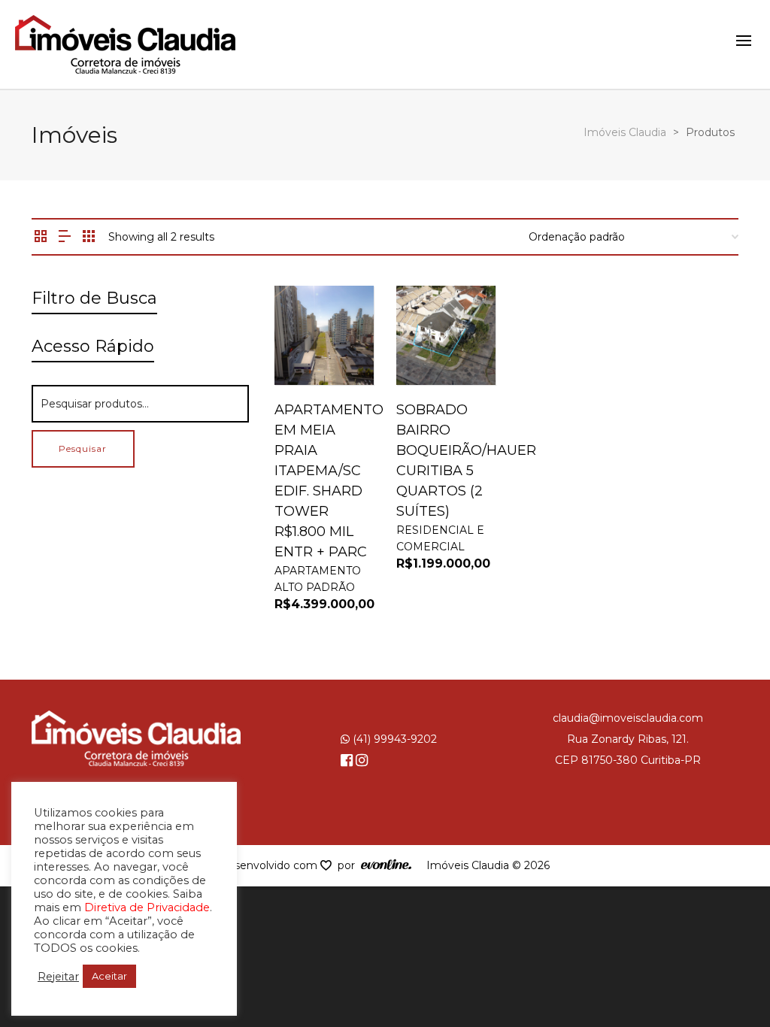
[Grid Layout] (89, 237)
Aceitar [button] (109, 976)
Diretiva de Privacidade (147, 907)
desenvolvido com (270, 865)
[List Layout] (65, 237)
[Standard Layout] (41, 237)
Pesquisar (83, 448)
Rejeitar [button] (58, 976)
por (349, 865)
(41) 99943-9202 (393, 739)
